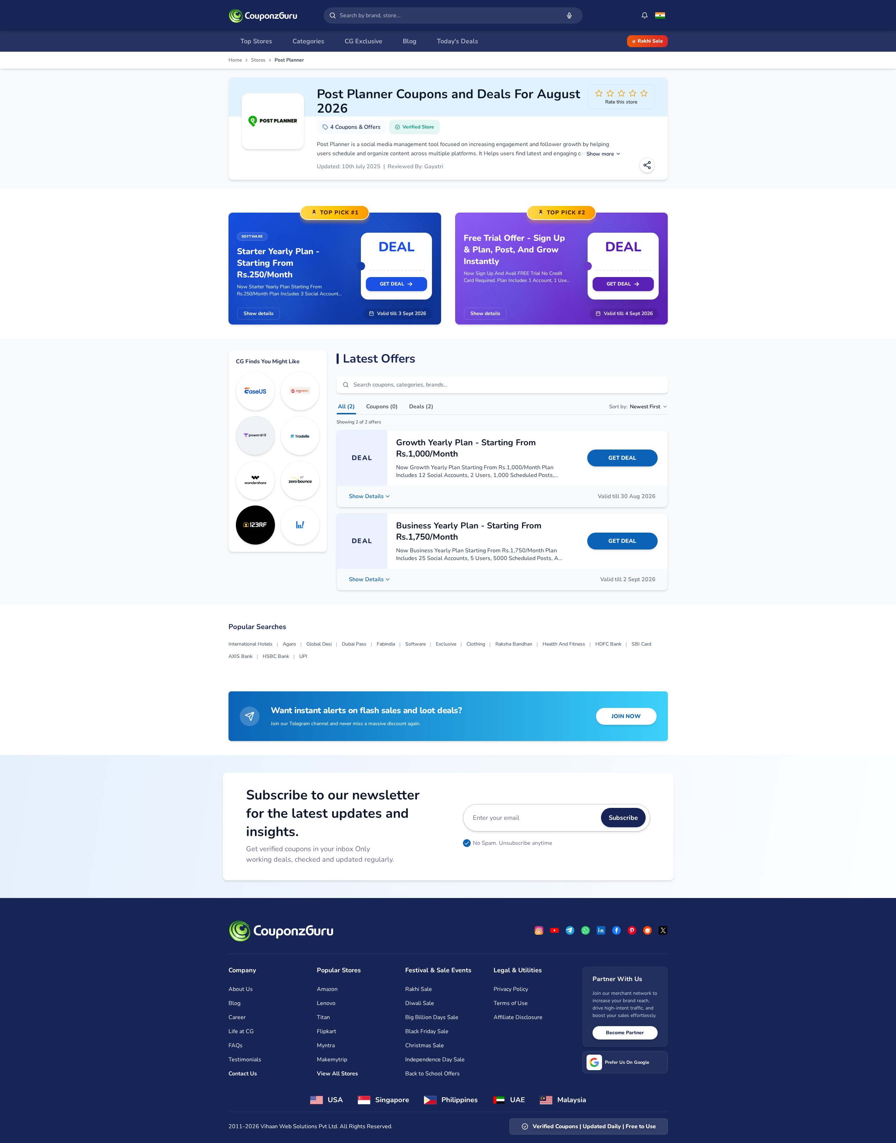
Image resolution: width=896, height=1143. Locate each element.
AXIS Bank (240, 656)
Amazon (327, 989)
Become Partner (625, 1032)
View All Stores (337, 1074)
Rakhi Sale (650, 41)
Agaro (289, 644)
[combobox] (449, 15)
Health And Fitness (564, 644)
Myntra (326, 1045)
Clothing (475, 644)
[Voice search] (569, 15)
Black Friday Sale (427, 1031)
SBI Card (641, 644)
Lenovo (326, 1003)
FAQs (235, 1045)
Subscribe (623, 818)
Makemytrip (332, 1059)
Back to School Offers (432, 1074)
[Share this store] (647, 165)
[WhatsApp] (585, 930)
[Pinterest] (632, 930)
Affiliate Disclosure (518, 1017)
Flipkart (326, 1031)
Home (235, 60)
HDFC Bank (608, 644)
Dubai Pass (354, 644)
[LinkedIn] (601, 930)
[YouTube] (554, 930)
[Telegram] (570, 930)
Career (237, 1017)
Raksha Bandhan (513, 644)
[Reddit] (647, 930)
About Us (240, 989)
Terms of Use (511, 1003)
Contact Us (242, 1074)
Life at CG (241, 1031)
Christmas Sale (424, 1045)
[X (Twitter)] (663, 930)
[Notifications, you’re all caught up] (644, 15)
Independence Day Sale (435, 1059)
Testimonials (244, 1059)
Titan (323, 1017)
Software (415, 644)
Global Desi (319, 644)
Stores (258, 60)
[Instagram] (539, 930)
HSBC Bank (276, 656)
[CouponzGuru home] (262, 15)
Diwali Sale (419, 1003)
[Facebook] (616, 930)
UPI (303, 656)
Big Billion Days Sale (431, 1017)
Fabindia (386, 644)
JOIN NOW (626, 716)
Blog (234, 1003)
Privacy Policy (511, 989)
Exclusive (446, 644)
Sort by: (634, 406)
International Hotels (250, 644)
